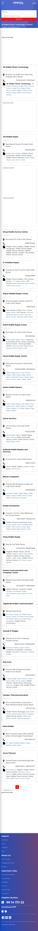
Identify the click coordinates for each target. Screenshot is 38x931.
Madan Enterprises (11, 506)
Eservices (7, 662)
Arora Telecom (9, 753)
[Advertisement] (19, 51)
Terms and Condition (8, 874)
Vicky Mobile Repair (11, 537)
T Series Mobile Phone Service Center (19, 679)
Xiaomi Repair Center (24, 379)
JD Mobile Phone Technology (15, 67)
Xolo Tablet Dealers (18, 406)
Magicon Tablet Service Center (21, 495)
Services (4, 867)
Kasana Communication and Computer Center (15, 571)
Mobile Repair (10, 373)
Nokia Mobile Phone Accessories (23, 714)
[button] (18, 3)
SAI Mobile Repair (10, 137)
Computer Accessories (13, 591)
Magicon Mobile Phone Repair (22, 554)
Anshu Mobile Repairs (12, 387)
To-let (3, 844)
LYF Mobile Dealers (23, 408)
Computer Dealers (12, 648)
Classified (4, 847)
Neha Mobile (8, 726)
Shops (8, 596)
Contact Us (5, 893)
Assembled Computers (19, 652)
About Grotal (5, 859)
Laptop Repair (23, 493)
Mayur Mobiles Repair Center (15, 294)
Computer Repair (12, 493)
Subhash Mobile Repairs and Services (15, 451)
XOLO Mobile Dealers (13, 435)
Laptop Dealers (24, 648)
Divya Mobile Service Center (15, 232)
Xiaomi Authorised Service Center (17, 377)
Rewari (4, 27)
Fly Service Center (12, 614)
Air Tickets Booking (12, 743)
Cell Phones (12, 27)
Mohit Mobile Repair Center (15, 325)
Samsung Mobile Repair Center (22, 346)
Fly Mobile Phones (12, 619)
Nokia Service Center (13, 286)
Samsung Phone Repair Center (16, 348)
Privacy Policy (5, 878)
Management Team (7, 863)
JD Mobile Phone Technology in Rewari (10, 28)
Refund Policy (5, 890)
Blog (2, 851)
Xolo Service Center (18, 160)
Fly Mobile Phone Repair (25, 616)
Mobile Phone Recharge (20, 524)
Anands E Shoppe (10, 631)
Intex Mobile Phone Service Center (18, 778)
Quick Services (9, 419)
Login (34, 3)
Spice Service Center (24, 529)
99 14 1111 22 (14, 902)
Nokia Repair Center (13, 441)
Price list (4, 886)
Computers (23, 498)
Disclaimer (4, 882)
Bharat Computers (11, 477)
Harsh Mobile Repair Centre (15, 356)
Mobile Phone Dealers (13, 153)
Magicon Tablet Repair (13, 558)
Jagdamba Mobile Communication (18, 604)
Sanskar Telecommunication (15, 695)
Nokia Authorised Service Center (23, 283)
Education (4, 840)
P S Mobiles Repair (11, 263)
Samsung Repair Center (25, 317)
